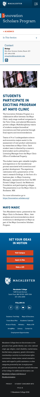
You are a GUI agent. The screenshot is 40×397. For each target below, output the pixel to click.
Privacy (9, 384)
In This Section (10, 38)
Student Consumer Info (24, 384)
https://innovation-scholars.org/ (16, 198)
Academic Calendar (26, 320)
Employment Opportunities (20, 332)
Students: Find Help (12, 316)
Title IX (20, 388)
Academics (9, 31)
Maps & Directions (28, 316)
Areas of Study (11, 324)
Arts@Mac (11, 328)
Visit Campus (20, 253)
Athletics (21, 324)
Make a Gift (20, 267)
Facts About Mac (12, 320)
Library (19, 328)
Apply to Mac (20, 260)
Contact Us (28, 328)
